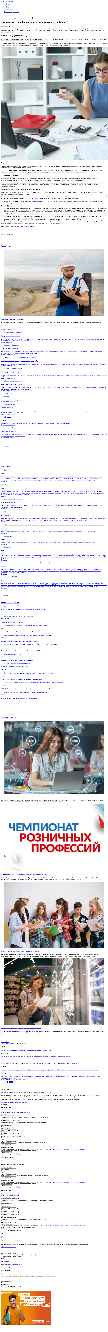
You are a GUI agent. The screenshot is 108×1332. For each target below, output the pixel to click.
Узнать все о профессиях (92, 1070)
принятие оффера (37, 201)
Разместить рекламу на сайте (43, 1063)
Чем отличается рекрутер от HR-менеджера (23, 226)
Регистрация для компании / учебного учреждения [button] (15, 1112)
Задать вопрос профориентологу (75, 1070)
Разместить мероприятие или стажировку (45, 1056)
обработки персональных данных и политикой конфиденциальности (66, 1149)
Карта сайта (42, 1050)
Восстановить (4, 1284)
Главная (6, 14)
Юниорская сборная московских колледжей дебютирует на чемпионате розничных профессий (21, 1028)
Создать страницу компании (9, 1056)
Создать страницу (6, 1063)
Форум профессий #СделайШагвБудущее (27, 1050)
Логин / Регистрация (7, 1043)
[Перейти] (54, 793)
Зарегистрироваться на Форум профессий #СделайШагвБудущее (46, 1070)
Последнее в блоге (9, 718)
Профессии (7, 4)
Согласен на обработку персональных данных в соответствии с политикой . (44, 1149)
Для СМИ (9, 1050)
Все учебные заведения (7, 707)
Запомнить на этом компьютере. (12, 1256)
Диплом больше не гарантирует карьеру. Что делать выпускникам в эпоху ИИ (17, 796)
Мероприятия (8, 9)
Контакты (48, 1050)
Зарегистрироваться (6, 1152)
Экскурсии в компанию (64, 1056)
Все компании (5, 595)
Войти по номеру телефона (8, 1247)
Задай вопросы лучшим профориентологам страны (15, 1102)
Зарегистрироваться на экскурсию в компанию (14, 1070)
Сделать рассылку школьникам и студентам (64, 1063)
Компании (5, 466)
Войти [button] (19, 1154)
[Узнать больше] (54, 470)
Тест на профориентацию (11, 12)
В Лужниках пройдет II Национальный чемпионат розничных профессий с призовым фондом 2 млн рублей (23, 874)
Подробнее (4, 481)
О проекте (4, 1050)
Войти (2, 1258)
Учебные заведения (10, 602)
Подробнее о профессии (8, 329)
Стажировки (7, 7)
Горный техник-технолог (12, 319)
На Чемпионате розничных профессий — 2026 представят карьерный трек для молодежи (20, 951)
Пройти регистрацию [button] (15, 1264)
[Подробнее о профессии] (54, 315)
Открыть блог (5, 1042)
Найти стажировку (90, 1076)
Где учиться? (7, 6)
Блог (5, 10)
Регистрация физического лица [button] (10, 1195)
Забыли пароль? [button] (5, 1261)
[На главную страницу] (7, 1)
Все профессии (5, 446)
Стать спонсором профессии (25, 1056)
